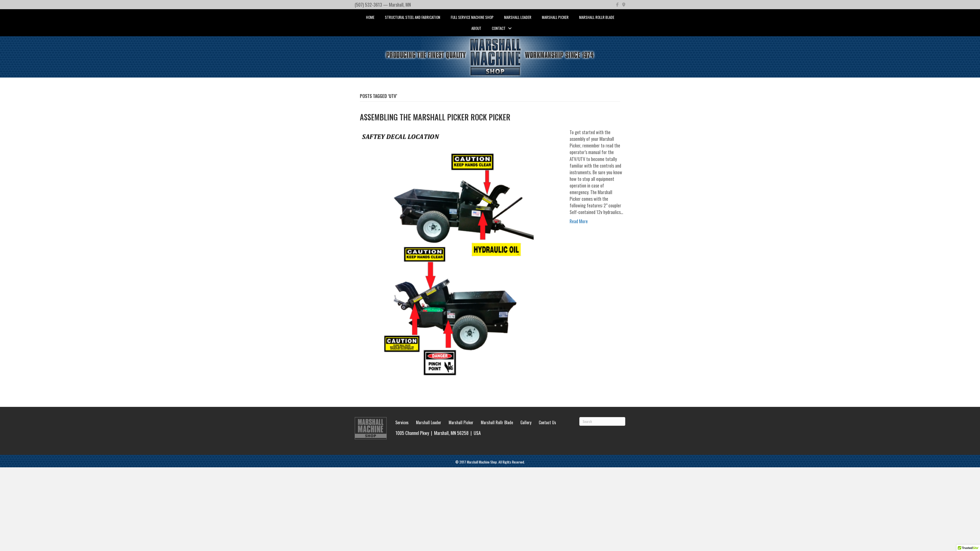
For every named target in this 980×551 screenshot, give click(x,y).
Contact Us (547, 422)
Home (370, 17)
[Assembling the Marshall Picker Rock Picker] (459, 259)
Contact (499, 28)
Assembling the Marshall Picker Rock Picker (435, 117)
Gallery (525, 422)
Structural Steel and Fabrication (412, 17)
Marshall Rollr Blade (596, 17)
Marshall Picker (555, 17)
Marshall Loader (517, 17)
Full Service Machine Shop (472, 17)
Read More (579, 221)
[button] (510, 28)
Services (402, 422)
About (476, 28)
